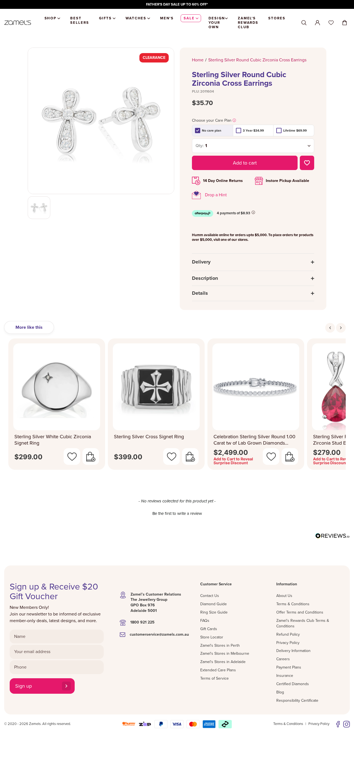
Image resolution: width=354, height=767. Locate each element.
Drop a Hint (216, 195)
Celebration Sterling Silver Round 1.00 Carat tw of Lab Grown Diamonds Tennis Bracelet (254, 440)
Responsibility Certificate (297, 700)
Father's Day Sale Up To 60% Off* (177, 4)
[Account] (317, 23)
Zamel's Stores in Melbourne (224, 653)
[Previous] (330, 328)
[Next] (341, 328)
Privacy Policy (288, 642)
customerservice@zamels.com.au (159, 634)
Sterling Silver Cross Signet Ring (149, 437)
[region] (177, 4)
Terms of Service (214, 678)
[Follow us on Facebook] (338, 724)
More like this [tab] (29, 327)
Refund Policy (288, 634)
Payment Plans (288, 667)
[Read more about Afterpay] (253, 212)
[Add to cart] (90, 456)
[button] (177, 512)
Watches (136, 18)
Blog (280, 692)
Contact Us (209, 595)
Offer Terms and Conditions (299, 612)
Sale (189, 18)
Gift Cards (208, 629)
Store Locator (211, 637)
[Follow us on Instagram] (346, 724)
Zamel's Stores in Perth (220, 645)
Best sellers (79, 20)
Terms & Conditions (292, 604)
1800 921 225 (142, 622)
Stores (276, 18)
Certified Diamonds (292, 684)
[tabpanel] (177, 405)
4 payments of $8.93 (233, 213)
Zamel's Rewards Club (248, 22)
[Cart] (344, 23)
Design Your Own (217, 22)
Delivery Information (293, 650)
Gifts (105, 18)
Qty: (200, 145)
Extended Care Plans (218, 670)
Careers (283, 659)
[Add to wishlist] (307, 163)
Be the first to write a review (177, 513)
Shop (51, 18)
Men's (167, 18)
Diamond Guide (213, 604)
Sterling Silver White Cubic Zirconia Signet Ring (52, 440)
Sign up (23, 686)
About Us (284, 595)
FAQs (204, 620)
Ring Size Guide (214, 612)
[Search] (303, 23)
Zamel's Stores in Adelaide (223, 661)
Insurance (284, 675)
